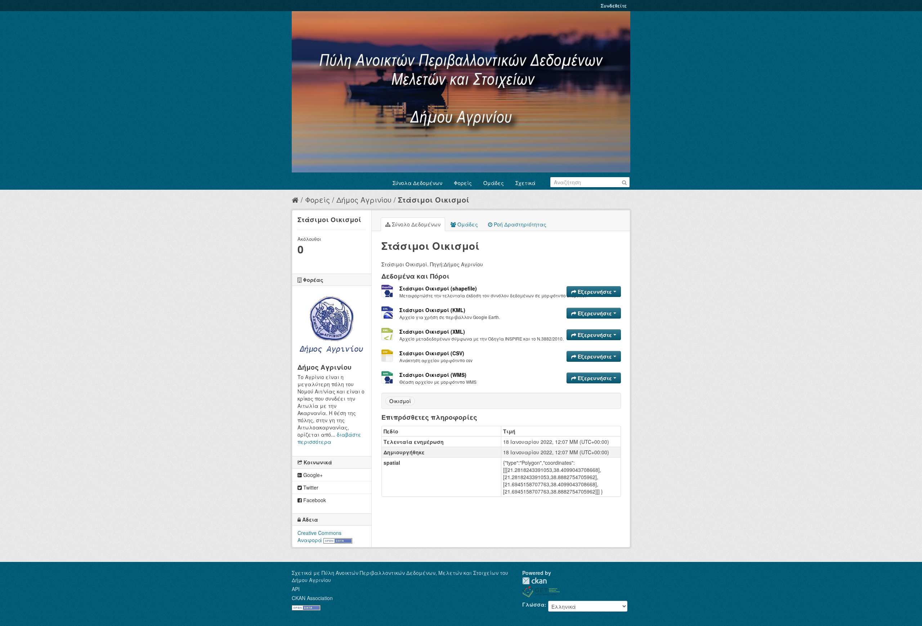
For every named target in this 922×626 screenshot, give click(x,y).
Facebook (314, 500)
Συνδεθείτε (614, 5)
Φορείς (463, 182)
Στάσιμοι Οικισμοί (433, 199)
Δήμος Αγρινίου (363, 199)
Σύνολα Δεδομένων (417, 182)
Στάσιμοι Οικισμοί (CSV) (431, 353)
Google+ (312, 474)
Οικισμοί (400, 401)
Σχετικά (525, 182)
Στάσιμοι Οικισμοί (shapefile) (438, 288)
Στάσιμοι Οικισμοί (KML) (432, 310)
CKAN (534, 581)
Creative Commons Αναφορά (319, 536)
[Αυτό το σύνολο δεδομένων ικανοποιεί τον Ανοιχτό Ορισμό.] (337, 540)
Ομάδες (493, 182)
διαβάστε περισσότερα (329, 438)
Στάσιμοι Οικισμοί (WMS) (432, 374)
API (296, 589)
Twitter (310, 487)
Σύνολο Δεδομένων (415, 224)
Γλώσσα (533, 604)
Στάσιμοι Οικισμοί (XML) (432, 331)
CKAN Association (312, 598)
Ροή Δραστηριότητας (519, 224)
